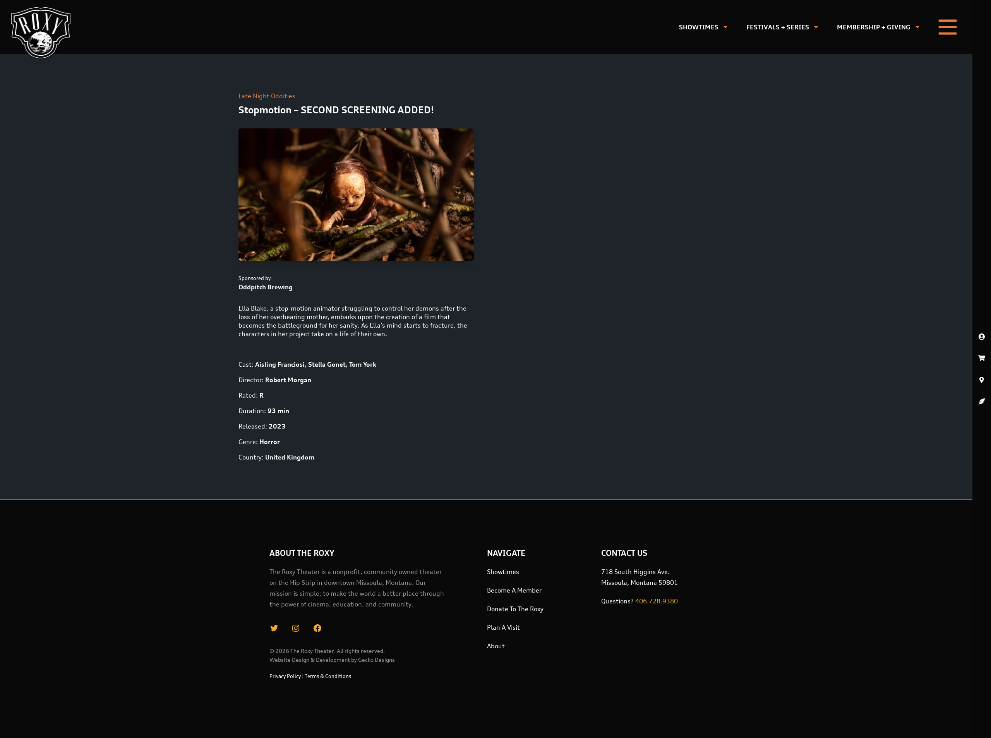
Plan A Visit (503, 627)
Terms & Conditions (328, 676)
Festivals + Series (777, 27)
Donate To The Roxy (515, 609)
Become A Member (514, 590)
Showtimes (698, 27)
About (496, 646)
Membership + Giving (873, 27)
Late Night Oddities (266, 96)
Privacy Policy (285, 676)
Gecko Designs (376, 659)
